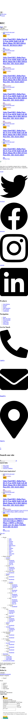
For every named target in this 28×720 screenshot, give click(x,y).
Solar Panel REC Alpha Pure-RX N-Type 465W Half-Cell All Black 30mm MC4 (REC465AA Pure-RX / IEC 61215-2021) (15, 115)
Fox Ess (8, 643)
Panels (1, 674)
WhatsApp (5, 718)
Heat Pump (5, 653)
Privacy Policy (10, 714)
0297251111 (3, 363)
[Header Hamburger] (1, 12)
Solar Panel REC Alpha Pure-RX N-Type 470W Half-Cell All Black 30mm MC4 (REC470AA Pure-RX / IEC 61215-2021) (15, 134)
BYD (10, 540)
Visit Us (2, 441)
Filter (3, 28)
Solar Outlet (9, 659)
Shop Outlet (6, 465)
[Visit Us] (14, 438)
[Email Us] (14, 393)
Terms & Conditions (8, 468)
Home (1, 26)
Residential (11, 560)
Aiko (10, 538)
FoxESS (11, 544)
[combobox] (9, 692)
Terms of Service (20, 714)
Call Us (2, 360)
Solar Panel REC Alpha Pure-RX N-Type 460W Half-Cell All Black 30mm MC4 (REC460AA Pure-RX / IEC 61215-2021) (15, 97)
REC (4, 36)
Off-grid (11, 563)
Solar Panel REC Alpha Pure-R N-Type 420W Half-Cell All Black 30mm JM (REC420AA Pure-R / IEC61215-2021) (15, 42)
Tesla (10, 552)
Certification (6, 467)
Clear (5, 694)
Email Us (3, 396)
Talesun (8, 622)
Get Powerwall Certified (8, 660)
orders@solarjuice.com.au (6, 399)
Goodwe (8, 557)
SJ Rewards (9, 656)
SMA (10, 549)
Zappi (10, 555)
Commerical (15, 595)
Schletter (11, 548)
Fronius (5, 515)
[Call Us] (14, 357)
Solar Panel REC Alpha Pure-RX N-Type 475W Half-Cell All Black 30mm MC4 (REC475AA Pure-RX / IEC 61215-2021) (15, 152)
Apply (2, 694)
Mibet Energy (12, 545)
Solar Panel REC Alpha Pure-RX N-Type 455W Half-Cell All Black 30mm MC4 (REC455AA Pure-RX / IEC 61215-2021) (15, 79)
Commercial (12, 561)
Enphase (11, 541)
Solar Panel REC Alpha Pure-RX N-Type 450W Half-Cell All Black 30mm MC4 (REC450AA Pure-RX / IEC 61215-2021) (15, 60)
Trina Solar (11, 553)
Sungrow (11, 551)
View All (11, 564)
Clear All (2, 672)
